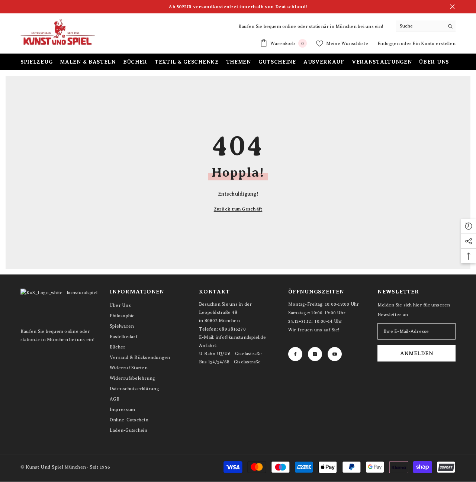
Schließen (452, 7)
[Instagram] (315, 354)
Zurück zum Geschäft (238, 209)
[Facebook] (295, 354)
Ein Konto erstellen (434, 43)
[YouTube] (335, 354)
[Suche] (426, 26)
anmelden (416, 353)
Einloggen (389, 43)
